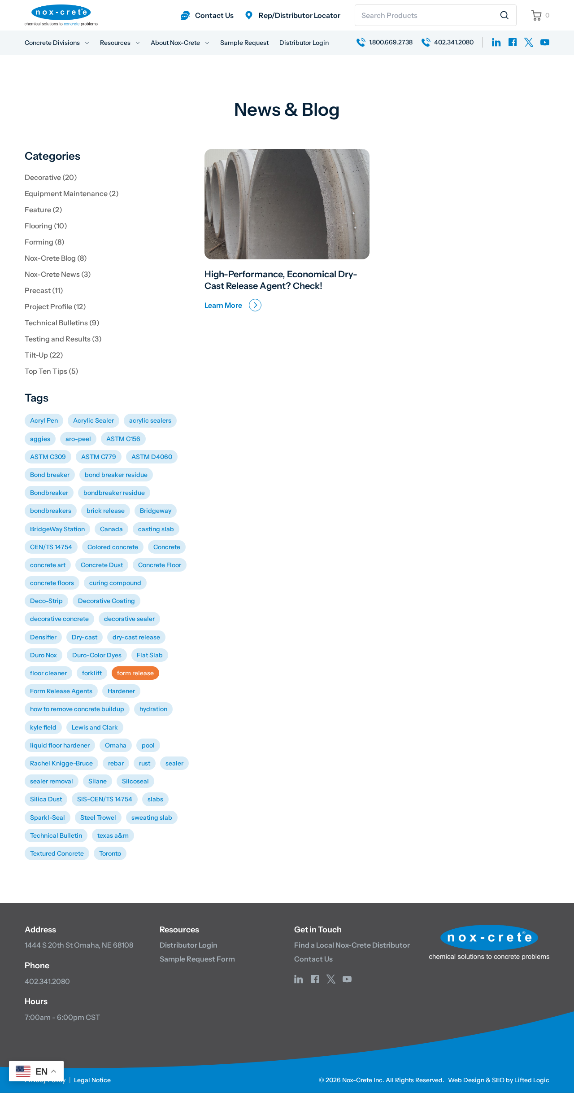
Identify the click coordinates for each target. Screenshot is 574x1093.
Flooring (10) (46, 225)
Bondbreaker (49, 493)
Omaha (115, 745)
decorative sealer (129, 619)
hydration (153, 709)
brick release (106, 511)
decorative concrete (59, 619)
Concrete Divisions (53, 43)
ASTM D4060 (151, 457)
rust (144, 763)
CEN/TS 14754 (51, 547)
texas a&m (113, 835)
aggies (40, 439)
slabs (155, 799)
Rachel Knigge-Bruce (61, 763)
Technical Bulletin (56, 835)
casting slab (156, 529)
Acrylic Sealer (93, 420)
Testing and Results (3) (63, 338)
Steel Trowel (98, 817)
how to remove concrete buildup (77, 709)
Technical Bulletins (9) (62, 322)
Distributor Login (304, 43)
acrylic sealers (150, 420)
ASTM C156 (123, 439)
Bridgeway (155, 511)
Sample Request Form (197, 958)
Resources (116, 43)
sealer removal (51, 781)
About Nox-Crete (176, 43)
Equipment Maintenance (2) (72, 193)
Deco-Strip (46, 601)
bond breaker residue (116, 475)
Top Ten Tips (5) (51, 371)
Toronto (110, 853)
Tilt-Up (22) (44, 354)
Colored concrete (112, 547)
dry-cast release (136, 637)
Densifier (43, 637)
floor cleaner (48, 673)
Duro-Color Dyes (97, 655)
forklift (92, 673)
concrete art (47, 565)
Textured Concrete (57, 853)
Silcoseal (135, 781)
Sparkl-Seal (47, 817)
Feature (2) (43, 209)
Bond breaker (50, 475)
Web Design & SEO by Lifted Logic (498, 1080)
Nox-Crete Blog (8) (56, 258)
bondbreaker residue (114, 493)
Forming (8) (45, 241)
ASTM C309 (48, 457)
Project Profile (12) (55, 306)
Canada (111, 529)
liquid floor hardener (60, 745)
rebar (116, 763)
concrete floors (52, 583)
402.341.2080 (47, 981)
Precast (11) (44, 290)
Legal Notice (92, 1080)
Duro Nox (43, 655)
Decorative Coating (106, 601)
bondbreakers (50, 511)
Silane (97, 781)
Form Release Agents (61, 691)
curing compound (115, 583)
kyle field (43, 727)
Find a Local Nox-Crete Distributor (352, 944)
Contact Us (313, 958)
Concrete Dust (102, 565)
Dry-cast (84, 637)
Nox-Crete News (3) (58, 274)
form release (135, 673)
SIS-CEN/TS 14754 (104, 799)
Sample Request (244, 43)
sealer (174, 763)
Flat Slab (150, 655)
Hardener (121, 691)
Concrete (166, 547)
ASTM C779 (98, 457)
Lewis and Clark (95, 727)
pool (148, 745)
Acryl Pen (44, 420)
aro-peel (78, 439)
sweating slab (151, 817)
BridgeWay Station (57, 529)
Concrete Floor (159, 565)
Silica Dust (46, 799)
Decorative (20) (51, 177)
